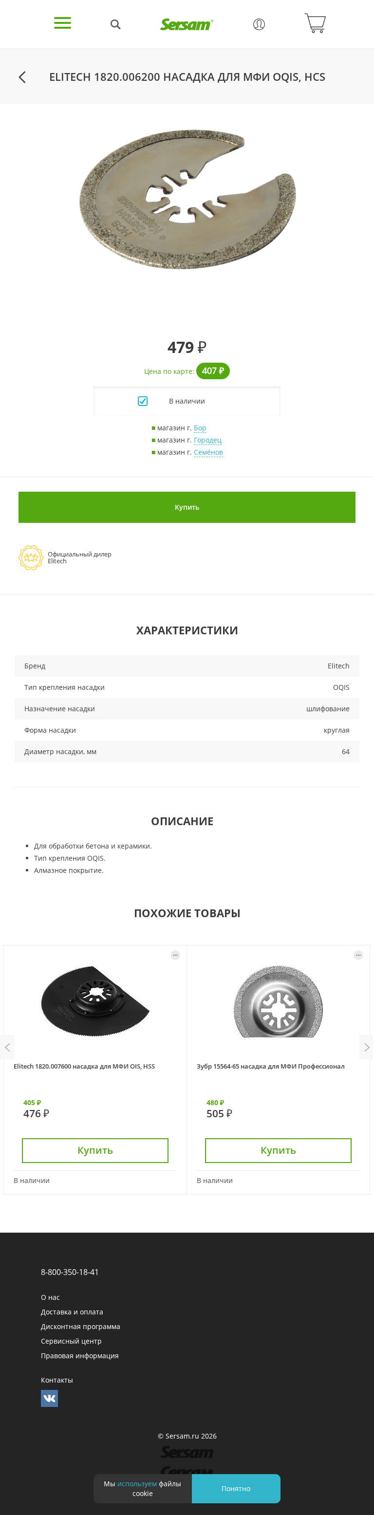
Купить (187, 507)
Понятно (236, 1488)
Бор (200, 427)
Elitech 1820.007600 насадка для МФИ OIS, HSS (84, 1066)
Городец (208, 439)
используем (137, 1483)
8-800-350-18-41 (70, 1272)
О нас (50, 1297)
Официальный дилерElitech (80, 557)
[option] (187, 200)
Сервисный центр (71, 1341)
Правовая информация (80, 1355)
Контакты (57, 1380)
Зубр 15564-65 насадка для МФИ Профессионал (271, 1066)
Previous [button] (7, 1047)
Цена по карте (168, 371)
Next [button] (366, 1047)
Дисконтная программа (80, 1326)
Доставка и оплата (72, 1311)
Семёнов (208, 452)
